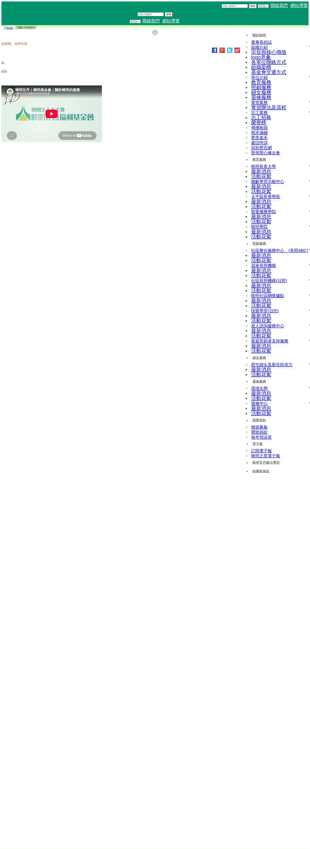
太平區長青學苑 (265, 196)
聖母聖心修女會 (265, 152)
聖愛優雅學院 (263, 211)
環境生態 (259, 388)
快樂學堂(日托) (265, 310)
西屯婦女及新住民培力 (271, 364)
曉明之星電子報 (265, 455)
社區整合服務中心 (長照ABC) (279, 250)
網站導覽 (299, 5)
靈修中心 (259, 403)
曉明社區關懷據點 (267, 295)
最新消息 (261, 171)
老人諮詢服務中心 (267, 326)
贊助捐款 (259, 432)
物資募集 (259, 427)
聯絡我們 (279, 5)
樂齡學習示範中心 (267, 181)
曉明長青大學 (263, 166)
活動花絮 (261, 176)
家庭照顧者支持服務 (269, 341)
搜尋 (252, 6)
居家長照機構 (263, 265)
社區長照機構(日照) (269, 280)
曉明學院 (259, 226)
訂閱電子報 (261, 450)
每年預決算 (261, 437)
